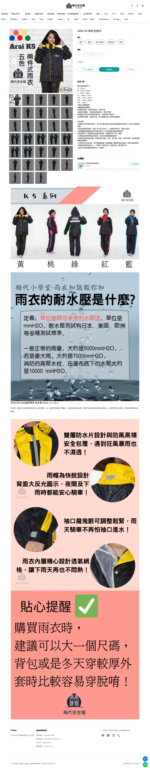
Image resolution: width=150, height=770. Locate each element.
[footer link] (103, 735)
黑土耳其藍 (100, 42)
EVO (126, 19)
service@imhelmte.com (52, 739)
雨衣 (98, 14)
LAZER (24, 19)
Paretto (60, 19)
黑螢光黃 (111, 42)
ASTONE (13, 19)
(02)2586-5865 (49, 735)
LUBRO (50, 19)
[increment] (106, 54)
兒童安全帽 (39, 14)
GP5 (33, 19)
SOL (106, 14)
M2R (140, 14)
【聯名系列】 (15, 14)
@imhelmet (47, 742)
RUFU (85, 19)
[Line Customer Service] (145, 764)
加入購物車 (135, 164)
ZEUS (3, 19)
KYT (114, 14)
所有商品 (4, 14)
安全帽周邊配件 (73, 14)
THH (41, 19)
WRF (76, 19)
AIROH (131, 14)
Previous (13, 61)
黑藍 (89, 42)
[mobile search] (132, 5)
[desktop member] (137, 5)
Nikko (92, 19)
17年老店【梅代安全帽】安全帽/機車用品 (116, 730)
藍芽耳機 (50, 14)
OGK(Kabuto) (104, 19)
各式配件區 (88, 14)
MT (68, 19)
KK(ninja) (116, 19)
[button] (142, 5)
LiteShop (136, 763)
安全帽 (27, 14)
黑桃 (120, 42)
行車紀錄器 (61, 14)
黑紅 (81, 42)
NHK (122, 14)
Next (68, 61)
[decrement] (79, 54)
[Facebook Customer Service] (145, 758)
